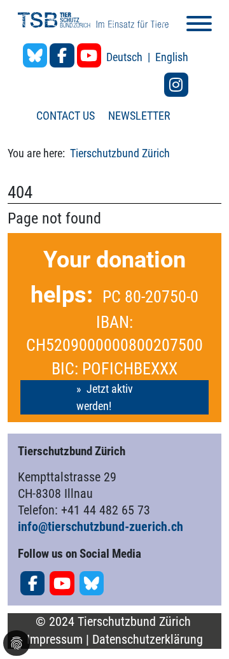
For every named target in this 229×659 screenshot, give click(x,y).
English (171, 57)
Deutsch (125, 57)
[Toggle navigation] (199, 25)
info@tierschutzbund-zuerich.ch (100, 526)
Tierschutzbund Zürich (120, 153)
